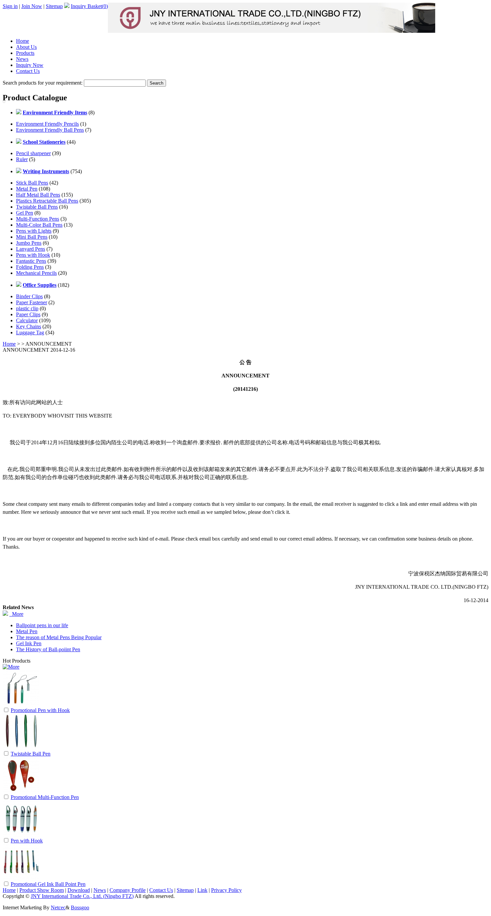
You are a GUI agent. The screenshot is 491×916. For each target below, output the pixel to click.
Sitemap (54, 6)
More (16, 614)
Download (78, 890)
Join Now (31, 6)
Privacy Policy (226, 890)
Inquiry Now (29, 65)
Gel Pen (24, 213)
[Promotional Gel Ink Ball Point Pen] (21, 879)
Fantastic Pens (31, 261)
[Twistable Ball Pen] (21, 748)
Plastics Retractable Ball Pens (47, 201)
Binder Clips (29, 296)
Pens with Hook (33, 255)
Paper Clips (28, 314)
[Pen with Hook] (21, 835)
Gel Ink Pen (28, 643)
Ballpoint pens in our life (42, 625)
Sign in (10, 6)
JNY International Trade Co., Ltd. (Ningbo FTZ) (82, 896)
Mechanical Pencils (36, 273)
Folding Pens (30, 267)
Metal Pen (26, 189)
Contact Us (28, 71)
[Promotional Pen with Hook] (21, 705)
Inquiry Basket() (89, 6)
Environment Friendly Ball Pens (50, 130)
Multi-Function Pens (37, 219)
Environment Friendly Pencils (47, 124)
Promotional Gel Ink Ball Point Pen (48, 884)
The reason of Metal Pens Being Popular (59, 637)
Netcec (58, 907)
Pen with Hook (27, 840)
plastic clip (27, 308)
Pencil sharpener (33, 153)
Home (22, 41)
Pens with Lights (33, 231)
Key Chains (28, 326)
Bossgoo (80, 907)
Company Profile (128, 890)
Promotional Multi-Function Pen (45, 797)
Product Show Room (41, 890)
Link (202, 890)
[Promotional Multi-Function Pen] (21, 792)
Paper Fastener (31, 302)
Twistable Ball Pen (30, 754)
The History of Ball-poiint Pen (48, 649)
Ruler (22, 159)
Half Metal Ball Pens (38, 195)
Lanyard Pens (30, 249)
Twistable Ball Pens (37, 207)
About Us (26, 47)
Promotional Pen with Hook (40, 710)
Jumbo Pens (28, 243)
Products (25, 53)
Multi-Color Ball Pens (39, 225)
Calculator (27, 320)
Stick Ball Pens (32, 183)
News (22, 59)
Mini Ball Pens (31, 237)
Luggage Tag (30, 332)
